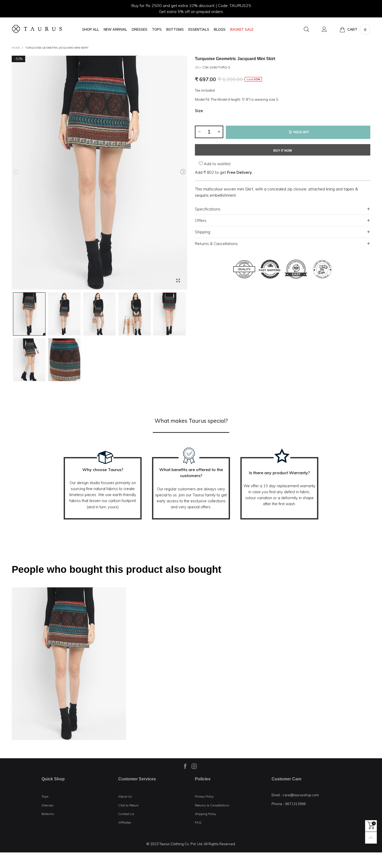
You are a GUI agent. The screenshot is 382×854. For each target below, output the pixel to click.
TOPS (157, 29)
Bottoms (48, 814)
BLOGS (220, 29)
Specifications (207, 209)
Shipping (202, 231)
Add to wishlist (217, 163)
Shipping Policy (205, 814)
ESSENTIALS (198, 29)
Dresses (48, 805)
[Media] (178, 280)
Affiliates (124, 822)
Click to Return (128, 805)
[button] (16, 172)
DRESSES (139, 29)
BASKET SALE (241, 29)
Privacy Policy (204, 796)
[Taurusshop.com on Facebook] (185, 766)
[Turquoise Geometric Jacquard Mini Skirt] (99, 173)
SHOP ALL (90, 29)
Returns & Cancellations (216, 243)
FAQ (198, 822)
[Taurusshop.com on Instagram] (194, 766)
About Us (125, 796)
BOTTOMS (175, 29)
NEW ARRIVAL (115, 29)
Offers (200, 220)
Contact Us (126, 814)
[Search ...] (306, 30)
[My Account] (324, 30)
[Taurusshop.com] (37, 29)
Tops (45, 796)
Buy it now (282, 150)
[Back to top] (371, 838)
